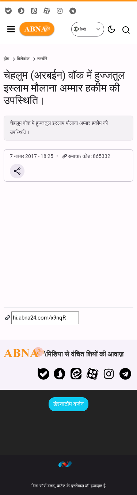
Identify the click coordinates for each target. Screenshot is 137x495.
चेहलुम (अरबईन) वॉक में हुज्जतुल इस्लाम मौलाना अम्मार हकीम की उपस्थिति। (64, 88)
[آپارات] (92, 374)
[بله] (43, 374)
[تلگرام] (125, 374)
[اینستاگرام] (108, 374)
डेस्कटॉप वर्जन (68, 404)
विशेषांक (23, 58)
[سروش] (60, 374)
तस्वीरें (42, 58)
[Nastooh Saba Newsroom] (68, 464)
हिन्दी (82, 29)
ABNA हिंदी (44, 29)
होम (6, 58)
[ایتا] (76, 374)
